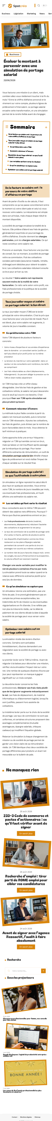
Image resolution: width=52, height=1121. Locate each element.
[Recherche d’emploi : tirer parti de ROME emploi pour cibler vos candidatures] (26, 853)
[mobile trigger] (4, 5)
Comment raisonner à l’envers (21, 151)
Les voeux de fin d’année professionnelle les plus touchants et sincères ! (22, 1091)
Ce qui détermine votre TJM (20, 146)
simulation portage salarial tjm (17, 455)
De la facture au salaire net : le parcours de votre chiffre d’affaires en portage (25, 135)
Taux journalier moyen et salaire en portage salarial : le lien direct (25, 141)
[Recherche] (38, 5)
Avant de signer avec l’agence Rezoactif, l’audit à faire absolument (26, 936)
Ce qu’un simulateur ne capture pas (23, 165)
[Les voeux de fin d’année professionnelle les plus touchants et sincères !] (25, 1073)
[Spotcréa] (17, 5)
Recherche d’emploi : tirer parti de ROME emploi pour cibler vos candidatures (26, 879)
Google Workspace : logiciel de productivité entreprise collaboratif (24, 1055)
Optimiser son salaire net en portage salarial (25, 169)
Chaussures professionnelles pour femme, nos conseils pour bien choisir (25, 1019)
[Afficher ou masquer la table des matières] (41, 127)
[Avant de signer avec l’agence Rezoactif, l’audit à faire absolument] (25, 910)
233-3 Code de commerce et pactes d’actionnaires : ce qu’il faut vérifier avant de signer (26, 821)
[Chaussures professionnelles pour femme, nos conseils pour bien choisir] (24, 998)
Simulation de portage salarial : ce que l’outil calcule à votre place (25, 156)
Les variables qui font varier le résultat (25, 161)
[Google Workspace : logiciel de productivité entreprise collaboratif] (27, 1037)
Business (14, 54)
